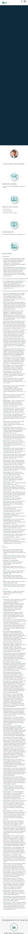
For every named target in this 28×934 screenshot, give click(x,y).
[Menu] (24, 1)
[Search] (21, 1)
